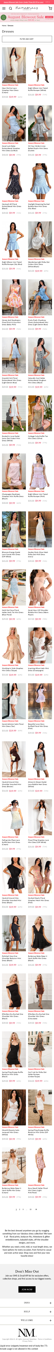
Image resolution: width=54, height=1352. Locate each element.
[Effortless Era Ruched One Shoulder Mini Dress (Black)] (14, 991)
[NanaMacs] (27, 8)
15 (30, 1209)
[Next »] (36, 1209)
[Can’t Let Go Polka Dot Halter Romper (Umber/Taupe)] (40, 1049)
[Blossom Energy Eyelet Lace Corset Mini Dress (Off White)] (14, 529)
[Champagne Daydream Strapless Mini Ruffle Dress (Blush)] (14, 471)
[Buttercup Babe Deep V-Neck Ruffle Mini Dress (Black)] (40, 933)
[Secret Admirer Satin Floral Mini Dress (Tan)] (14, 701)
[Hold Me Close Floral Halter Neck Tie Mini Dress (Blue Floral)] (14, 587)
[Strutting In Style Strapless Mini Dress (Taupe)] (14, 645)
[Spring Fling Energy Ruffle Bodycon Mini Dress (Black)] (14, 1049)
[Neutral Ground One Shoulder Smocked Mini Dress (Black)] (14, 875)
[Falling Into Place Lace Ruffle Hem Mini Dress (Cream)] (14, 817)
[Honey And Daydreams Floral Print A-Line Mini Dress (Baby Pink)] (14, 297)
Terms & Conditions (45, 1339)
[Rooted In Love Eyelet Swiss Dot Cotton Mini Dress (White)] (14, 413)
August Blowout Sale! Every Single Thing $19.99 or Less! (23, 2)
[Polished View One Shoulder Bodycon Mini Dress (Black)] (14, 933)
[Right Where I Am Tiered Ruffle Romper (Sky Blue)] (14, 239)
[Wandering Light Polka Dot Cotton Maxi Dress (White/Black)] (40, 239)
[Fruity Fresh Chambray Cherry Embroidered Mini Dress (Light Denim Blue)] (40, 297)
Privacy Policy (27, 1341)
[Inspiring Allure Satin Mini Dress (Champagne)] (40, 645)
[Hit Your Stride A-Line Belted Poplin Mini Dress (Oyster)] (40, 123)
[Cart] (50, 8)
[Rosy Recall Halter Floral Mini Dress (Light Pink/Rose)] (40, 1165)
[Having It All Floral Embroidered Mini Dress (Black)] (14, 181)
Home (4, 25)
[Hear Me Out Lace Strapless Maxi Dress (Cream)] (14, 65)
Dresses (10, 25)
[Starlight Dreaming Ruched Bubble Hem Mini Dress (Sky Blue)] (40, 181)
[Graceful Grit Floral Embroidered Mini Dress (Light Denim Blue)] (14, 355)
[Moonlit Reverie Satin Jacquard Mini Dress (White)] (14, 1107)
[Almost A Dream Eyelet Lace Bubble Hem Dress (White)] (40, 759)
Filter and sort (27, 39)
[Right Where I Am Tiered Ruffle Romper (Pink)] (40, 471)
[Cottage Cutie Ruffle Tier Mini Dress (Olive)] (40, 413)
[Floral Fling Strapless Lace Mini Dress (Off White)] (40, 817)
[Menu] (5, 8)
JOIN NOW (27, 1289)
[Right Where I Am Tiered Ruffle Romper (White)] (40, 65)
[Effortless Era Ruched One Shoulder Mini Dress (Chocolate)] (40, 991)
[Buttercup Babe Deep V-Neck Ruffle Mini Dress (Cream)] (14, 1165)
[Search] (11, 8)
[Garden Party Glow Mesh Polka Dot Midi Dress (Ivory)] (40, 529)
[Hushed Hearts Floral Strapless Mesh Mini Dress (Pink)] (40, 875)
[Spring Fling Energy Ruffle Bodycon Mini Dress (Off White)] (40, 1107)
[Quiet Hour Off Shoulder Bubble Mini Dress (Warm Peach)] (40, 587)
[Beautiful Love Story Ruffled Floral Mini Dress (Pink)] (40, 701)
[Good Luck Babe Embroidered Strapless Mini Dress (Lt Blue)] (14, 123)
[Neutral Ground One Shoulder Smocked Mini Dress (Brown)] (14, 759)
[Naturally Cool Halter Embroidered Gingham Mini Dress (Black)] (40, 355)
